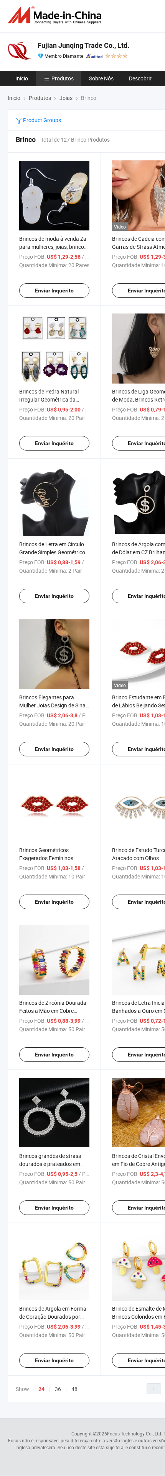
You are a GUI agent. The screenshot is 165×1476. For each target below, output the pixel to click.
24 (41, 1389)
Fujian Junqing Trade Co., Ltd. (83, 45)
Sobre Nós (101, 78)
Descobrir (140, 78)
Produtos (62, 78)
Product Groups (41, 120)
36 (58, 1389)
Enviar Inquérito (54, 290)
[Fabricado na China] (56, 15)
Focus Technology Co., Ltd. (134, 1433)
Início (21, 78)
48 (74, 1389)
